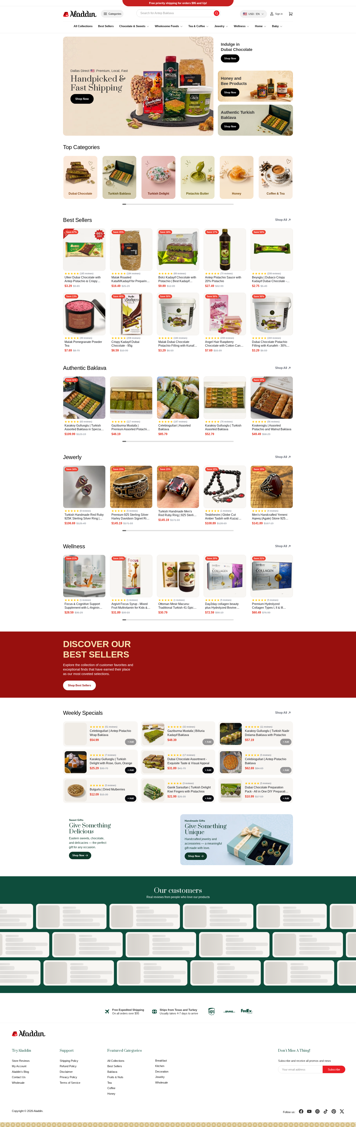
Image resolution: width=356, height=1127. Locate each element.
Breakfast (161, 1060)
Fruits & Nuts (115, 1077)
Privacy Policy (68, 1077)
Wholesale (18, 1082)
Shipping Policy (69, 1060)
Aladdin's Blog (20, 1071)
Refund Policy (68, 1066)
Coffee (111, 1088)
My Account (19, 1066)
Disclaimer (66, 1071)
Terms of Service (70, 1082)
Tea (109, 1082)
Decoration (161, 1071)
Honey (111, 1093)
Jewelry (160, 1076)
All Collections (83, 26)
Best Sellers (106, 26)
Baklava (112, 1071)
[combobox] (178, 13)
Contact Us (19, 1077)
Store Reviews (21, 1060)
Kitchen (159, 1066)
